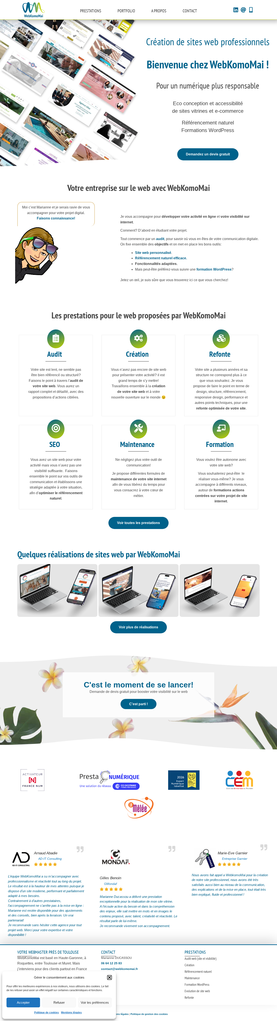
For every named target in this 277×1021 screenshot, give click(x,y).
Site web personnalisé (153, 253)
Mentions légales (71, 1012)
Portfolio (126, 11)
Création (189, 965)
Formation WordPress (197, 984)
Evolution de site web (197, 991)
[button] (109, 977)
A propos (158, 11)
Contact (190, 11)
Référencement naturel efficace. (161, 258)
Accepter (23, 1002)
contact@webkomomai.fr (119, 969)
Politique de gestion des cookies (149, 1014)
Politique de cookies (46, 1012)
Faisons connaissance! (56, 218)
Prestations (90, 11)
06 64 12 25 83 (111, 963)
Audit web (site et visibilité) (200, 958)
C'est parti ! (138, 704)
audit (160, 239)
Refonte (189, 997)
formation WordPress (214, 269)
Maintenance (192, 978)
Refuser (59, 1002)
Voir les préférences (95, 1002)
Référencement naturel (198, 971)
